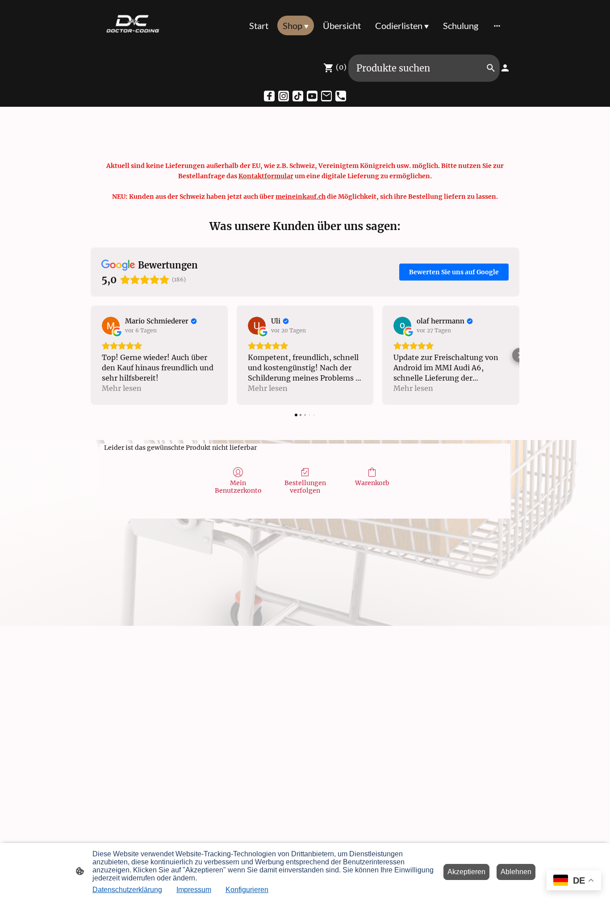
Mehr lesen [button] (122, 388)
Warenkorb (372, 483)
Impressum (193, 889)
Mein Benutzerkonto (238, 487)
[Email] (326, 96)
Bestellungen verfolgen (305, 487)
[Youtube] (312, 96)
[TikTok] (297, 96)
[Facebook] (269, 96)
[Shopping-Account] (505, 68)
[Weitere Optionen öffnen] (497, 25)
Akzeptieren (466, 872)
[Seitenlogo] (132, 25)
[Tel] (340, 96)
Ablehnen (516, 872)
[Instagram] (283, 96)
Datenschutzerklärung (127, 889)
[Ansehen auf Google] (111, 326)
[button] (91, 355)
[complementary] (574, 881)
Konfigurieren (247, 889)
